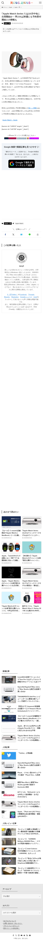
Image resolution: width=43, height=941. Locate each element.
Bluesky (7, 297)
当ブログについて (9, 921)
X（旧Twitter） (12, 294)
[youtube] (22, 935)
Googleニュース (26, 297)
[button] (5, 235)
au (28, 138)
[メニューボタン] (40, 2)
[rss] (27, 935)
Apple (6, 138)
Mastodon (15, 297)
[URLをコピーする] (37, 235)
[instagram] (19, 935)
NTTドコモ (12, 138)
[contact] (30, 935)
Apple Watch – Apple (10, 120)
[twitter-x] (16, 935)
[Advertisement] (21, 42)
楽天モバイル (34, 138)
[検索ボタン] (3, 2)
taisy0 (21, 266)
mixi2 (35, 297)
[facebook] (13, 935)
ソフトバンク (21, 138)
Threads (31, 294)
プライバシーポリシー (11, 926)
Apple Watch (19, 223)
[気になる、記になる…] (21, 2)
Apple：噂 (7, 23)
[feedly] (24, 935)
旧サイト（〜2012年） (11, 928)
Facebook (23, 294)
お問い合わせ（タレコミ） (13, 923)
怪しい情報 (33, 108)
